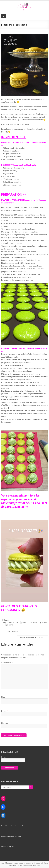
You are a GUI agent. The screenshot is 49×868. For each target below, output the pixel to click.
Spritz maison (11, 631)
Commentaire (7, 662)
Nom (3, 697)
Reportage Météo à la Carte (32, 637)
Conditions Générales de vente (12, 826)
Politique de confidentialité (11, 836)
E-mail (4, 711)
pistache (9, 625)
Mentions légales (7, 847)
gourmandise (13, 622)
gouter (24, 622)
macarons (33, 622)
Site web (4, 723)
